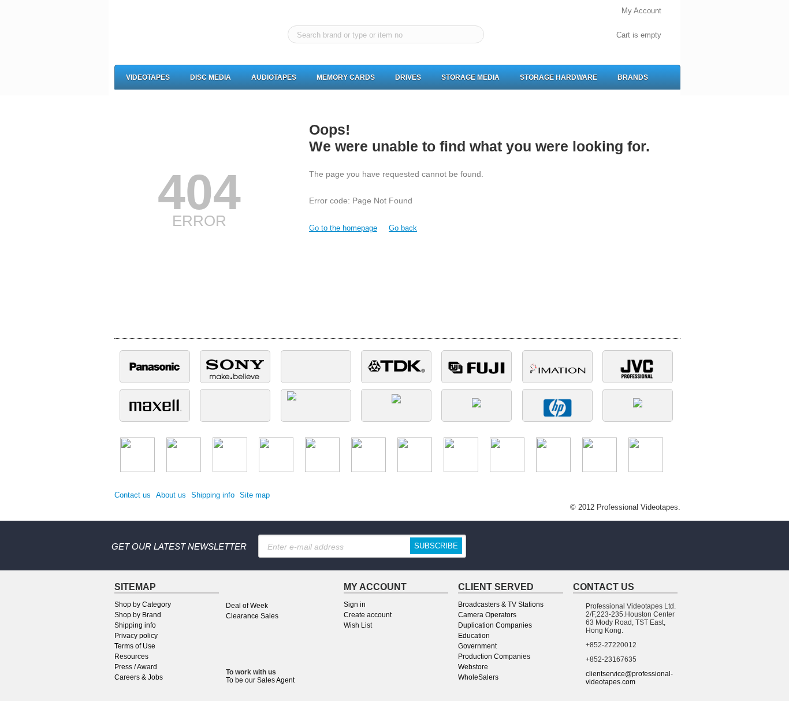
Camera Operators (487, 615)
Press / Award (135, 667)
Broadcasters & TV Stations (501, 604)
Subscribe (436, 545)
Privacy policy (136, 636)
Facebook (551, 545)
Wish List (358, 625)
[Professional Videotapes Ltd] (165, 35)
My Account (641, 10)
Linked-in (587, 545)
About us (171, 495)
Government (477, 646)
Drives (408, 77)
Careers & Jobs (138, 677)
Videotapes (148, 77)
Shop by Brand (137, 615)
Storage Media (470, 77)
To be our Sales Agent (260, 680)
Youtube (658, 545)
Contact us (132, 495)
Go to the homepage (343, 228)
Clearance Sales (252, 616)
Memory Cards (346, 77)
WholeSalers (478, 677)
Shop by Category (142, 604)
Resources (131, 656)
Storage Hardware (558, 77)
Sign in (355, 604)
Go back (403, 228)
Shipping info (213, 495)
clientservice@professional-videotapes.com (629, 678)
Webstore (473, 667)
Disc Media (210, 77)
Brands (632, 77)
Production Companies (494, 656)
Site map (255, 495)
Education (474, 636)
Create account (368, 615)
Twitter (623, 545)
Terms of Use (134, 646)
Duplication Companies (495, 625)
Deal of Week (247, 606)
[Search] (472, 34)
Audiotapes (273, 77)
